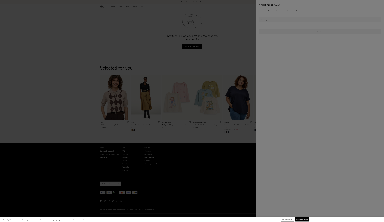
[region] (192, 219)
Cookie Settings (287, 219)
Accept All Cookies (302, 219)
